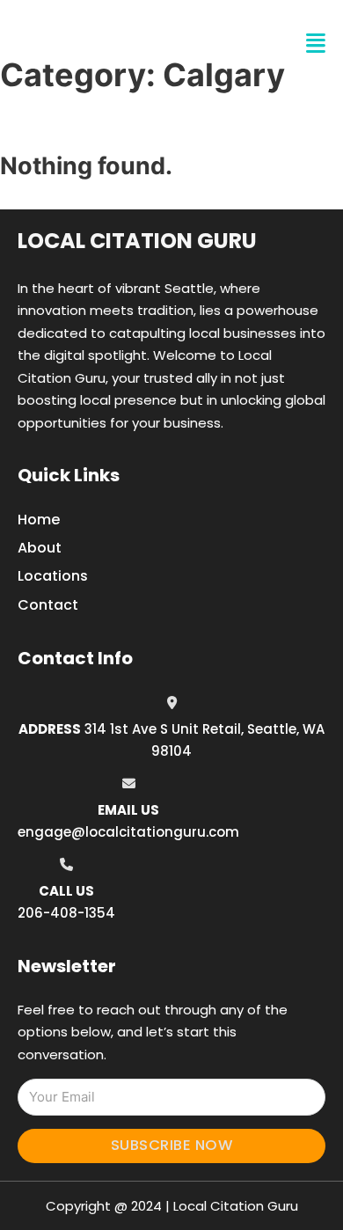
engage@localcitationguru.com (128, 832)
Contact (48, 605)
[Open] (315, 44)
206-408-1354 (66, 913)
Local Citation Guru (137, 240)
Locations (53, 576)
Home (39, 519)
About (40, 548)
